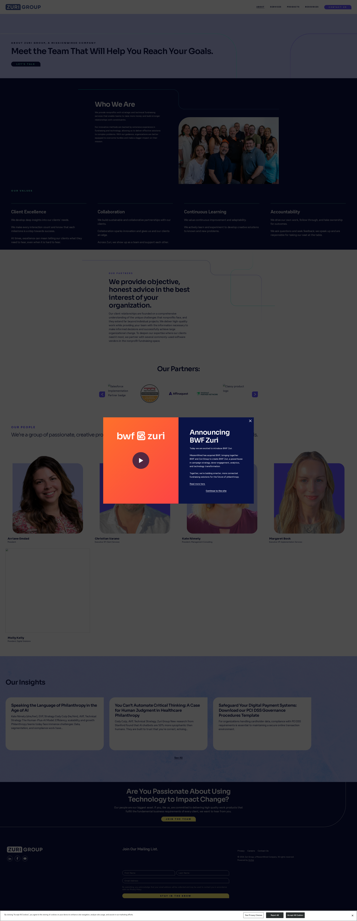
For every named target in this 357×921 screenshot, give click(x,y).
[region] (178, 916)
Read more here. (197, 483)
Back (249, 414)
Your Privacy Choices (253, 915)
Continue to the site (216, 490)
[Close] (352, 915)
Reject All (275, 915)
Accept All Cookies (295, 915)
